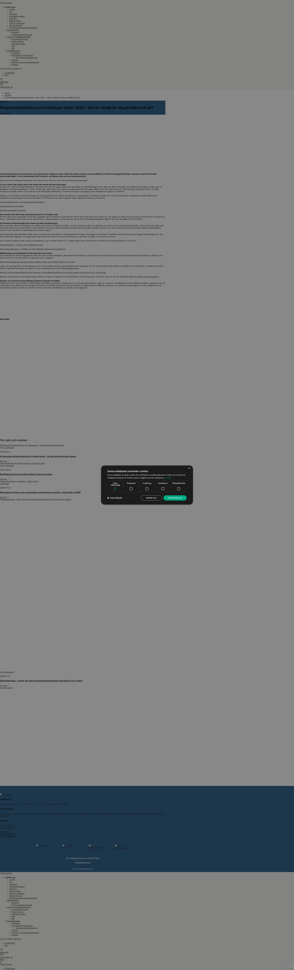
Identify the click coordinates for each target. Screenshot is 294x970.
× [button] (189, 468)
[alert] (147, 485)
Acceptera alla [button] (175, 498)
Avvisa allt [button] (151, 498)
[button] (114, 498)
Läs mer (168, 478)
